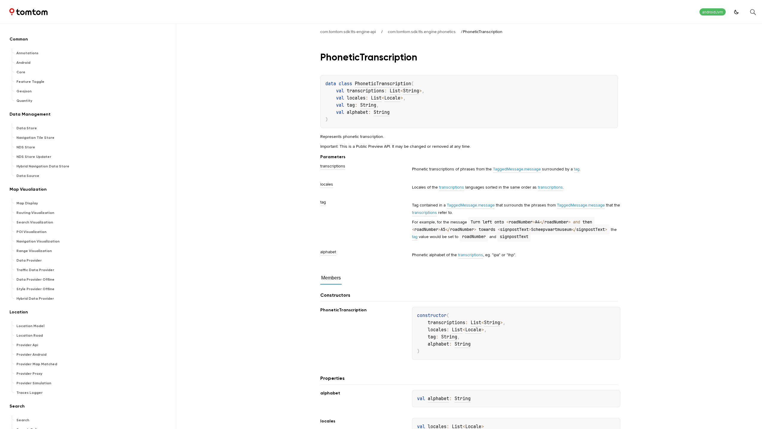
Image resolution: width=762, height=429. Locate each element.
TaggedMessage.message (517, 169)
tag (577, 169)
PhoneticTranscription (383, 84)
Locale (392, 98)
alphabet (438, 399)
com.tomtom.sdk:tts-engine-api (348, 32)
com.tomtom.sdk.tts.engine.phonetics (422, 32)
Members (331, 277)
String (411, 91)
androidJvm (712, 12)
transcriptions (451, 187)
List (395, 91)
